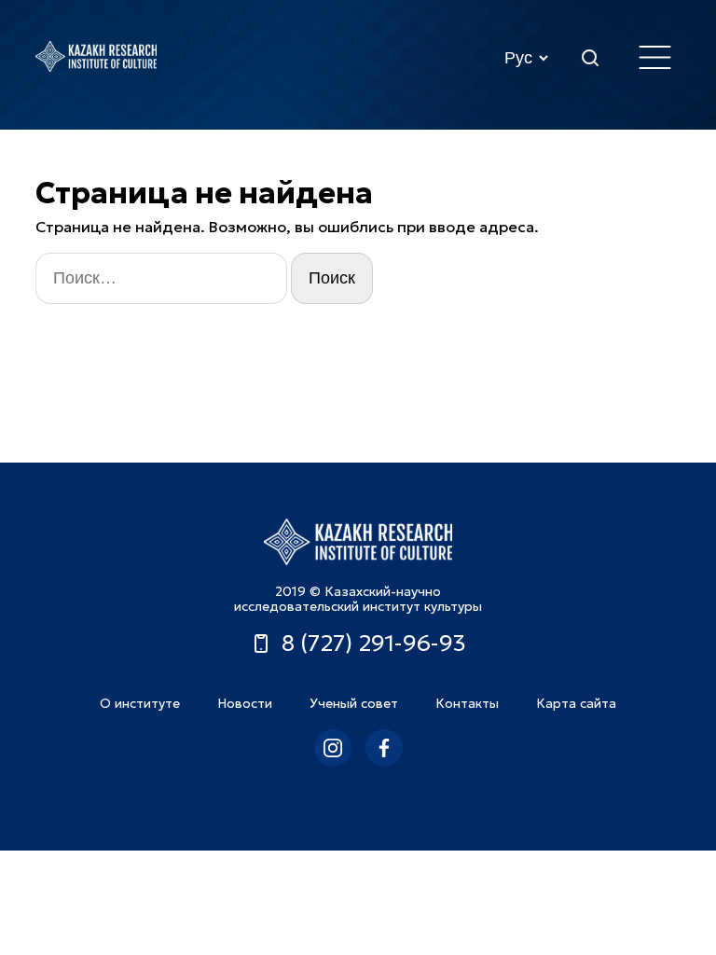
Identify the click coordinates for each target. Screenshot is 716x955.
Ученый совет (354, 703)
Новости (244, 703)
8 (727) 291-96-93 (374, 643)
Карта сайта (576, 703)
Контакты (467, 703)
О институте (140, 703)
